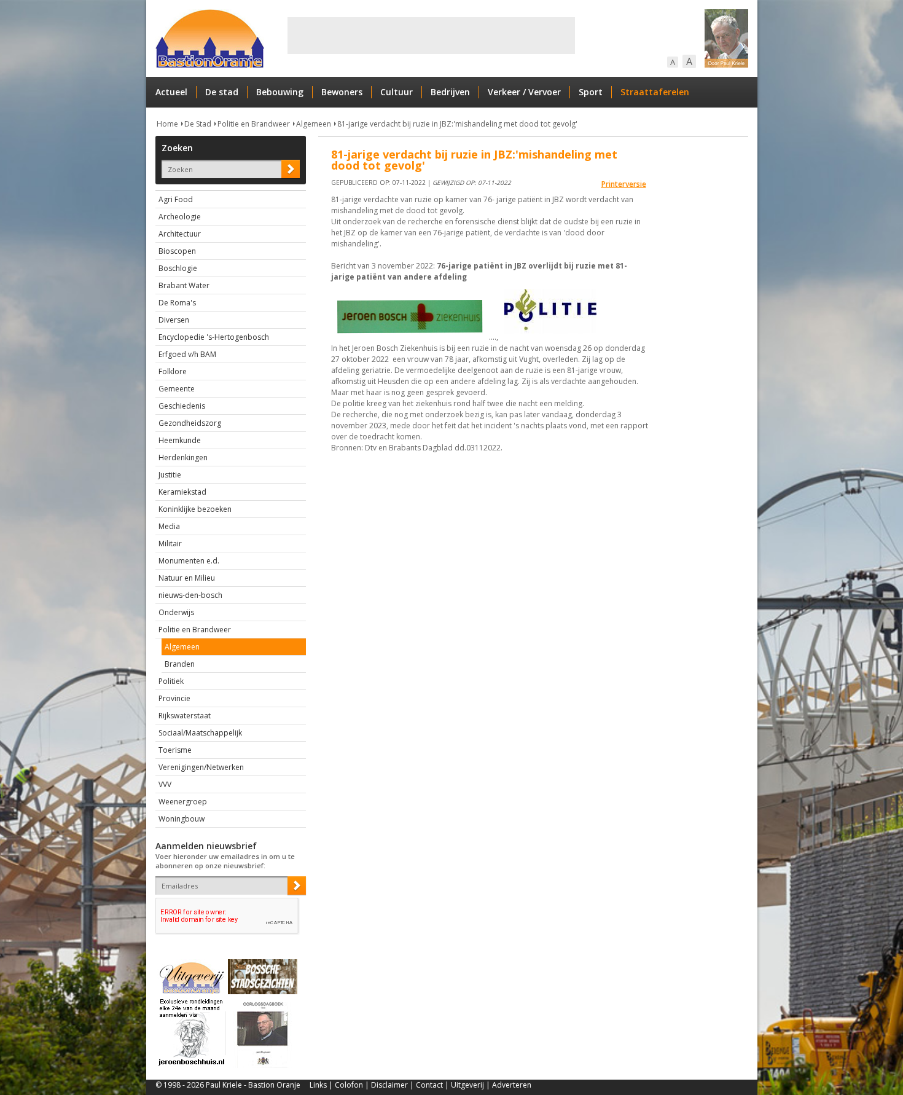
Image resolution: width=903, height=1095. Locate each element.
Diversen (173, 320)
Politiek (171, 681)
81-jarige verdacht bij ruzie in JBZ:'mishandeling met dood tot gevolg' (457, 124)
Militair (170, 543)
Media (169, 526)
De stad (221, 92)
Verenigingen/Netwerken (201, 767)
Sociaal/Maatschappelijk (200, 733)
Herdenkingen (183, 457)
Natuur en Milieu (186, 578)
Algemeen (313, 124)
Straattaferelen (654, 92)
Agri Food (175, 199)
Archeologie (179, 216)
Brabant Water (183, 285)
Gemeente (176, 388)
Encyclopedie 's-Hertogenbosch (213, 337)
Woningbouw (181, 819)
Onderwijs (176, 612)
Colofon (349, 1085)
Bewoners (341, 92)
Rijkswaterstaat (184, 715)
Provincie (174, 698)
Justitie (169, 474)
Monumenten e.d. (188, 560)
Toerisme (175, 750)
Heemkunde (179, 440)
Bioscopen (177, 251)
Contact (429, 1085)
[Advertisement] (431, 35)
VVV (164, 784)
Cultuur (396, 92)
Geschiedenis (181, 406)
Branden (180, 664)
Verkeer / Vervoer (524, 92)
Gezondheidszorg (189, 423)
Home (167, 124)
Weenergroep (182, 801)
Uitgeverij (467, 1085)
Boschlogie (177, 268)
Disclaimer (389, 1085)
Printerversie (623, 184)
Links (318, 1085)
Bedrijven (450, 92)
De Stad (197, 124)
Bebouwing (279, 92)
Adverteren (511, 1085)
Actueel (171, 92)
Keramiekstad (182, 492)
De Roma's (177, 302)
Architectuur (179, 234)
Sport (591, 92)
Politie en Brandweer (253, 124)
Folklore (172, 371)
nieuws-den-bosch (190, 595)
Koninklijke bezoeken (195, 509)
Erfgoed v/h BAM (187, 354)
